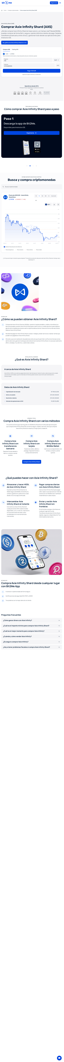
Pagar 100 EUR (31, 71)
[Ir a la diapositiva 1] (30, 165)
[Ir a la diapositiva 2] (31, 165)
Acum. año (53, 196)
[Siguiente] (36, 166)
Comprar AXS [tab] (6, 49)
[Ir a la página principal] (7, 2)
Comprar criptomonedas (13, 10)
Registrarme (30, 133)
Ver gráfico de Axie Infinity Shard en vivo (14, 42)
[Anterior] (27, 166)
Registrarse (54, 3)
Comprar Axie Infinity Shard (31, 462)
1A (48, 196)
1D (36, 196)
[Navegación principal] (60, 3)
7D (39, 196)
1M (42, 196)
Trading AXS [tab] (15, 49)
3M (45, 196)
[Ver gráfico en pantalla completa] (58, 204)
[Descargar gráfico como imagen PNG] (54, 204)
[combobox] (33, 186)
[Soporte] (59, 1058)
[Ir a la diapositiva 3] (33, 165)
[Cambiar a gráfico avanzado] (36, 200)
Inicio (5, 10)
